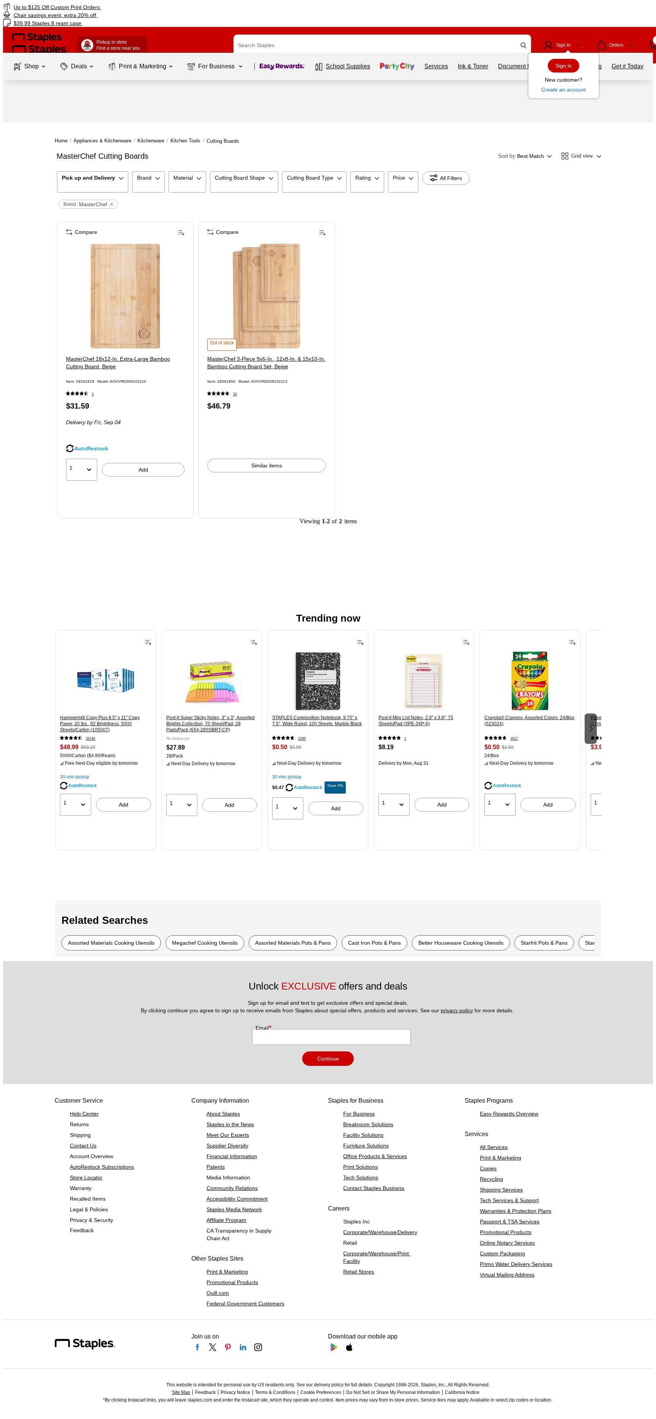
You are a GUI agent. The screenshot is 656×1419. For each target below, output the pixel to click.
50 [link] (235, 394)
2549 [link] (302, 738)
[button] (523, 45)
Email (262, 1027)
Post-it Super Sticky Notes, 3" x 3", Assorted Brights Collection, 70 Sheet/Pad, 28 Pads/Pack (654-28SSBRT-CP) (210, 723)
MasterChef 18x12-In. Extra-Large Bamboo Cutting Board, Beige (118, 362)
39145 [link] (90, 738)
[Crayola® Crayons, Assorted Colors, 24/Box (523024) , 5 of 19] (530, 681)
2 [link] (93, 394)
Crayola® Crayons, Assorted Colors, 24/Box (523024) (529, 720)
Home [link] (61, 141)
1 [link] (405, 738)
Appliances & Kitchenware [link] (102, 141)
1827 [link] (514, 738)
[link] (111, 7)
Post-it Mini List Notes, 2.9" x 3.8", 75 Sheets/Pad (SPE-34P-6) (415, 720)
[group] (105, 728)
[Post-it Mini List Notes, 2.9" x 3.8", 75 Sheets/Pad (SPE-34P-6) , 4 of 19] (424, 681)
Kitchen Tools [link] (185, 141)
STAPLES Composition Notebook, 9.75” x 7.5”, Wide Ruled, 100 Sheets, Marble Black (317, 720)
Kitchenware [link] (150, 141)
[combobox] (382, 45)
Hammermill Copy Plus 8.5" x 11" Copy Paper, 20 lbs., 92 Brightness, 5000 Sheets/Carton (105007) (100, 723)
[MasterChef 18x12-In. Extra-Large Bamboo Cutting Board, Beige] (125, 296)
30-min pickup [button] (74, 777)
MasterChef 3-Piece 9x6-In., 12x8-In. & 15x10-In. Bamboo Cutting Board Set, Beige (266, 362)
